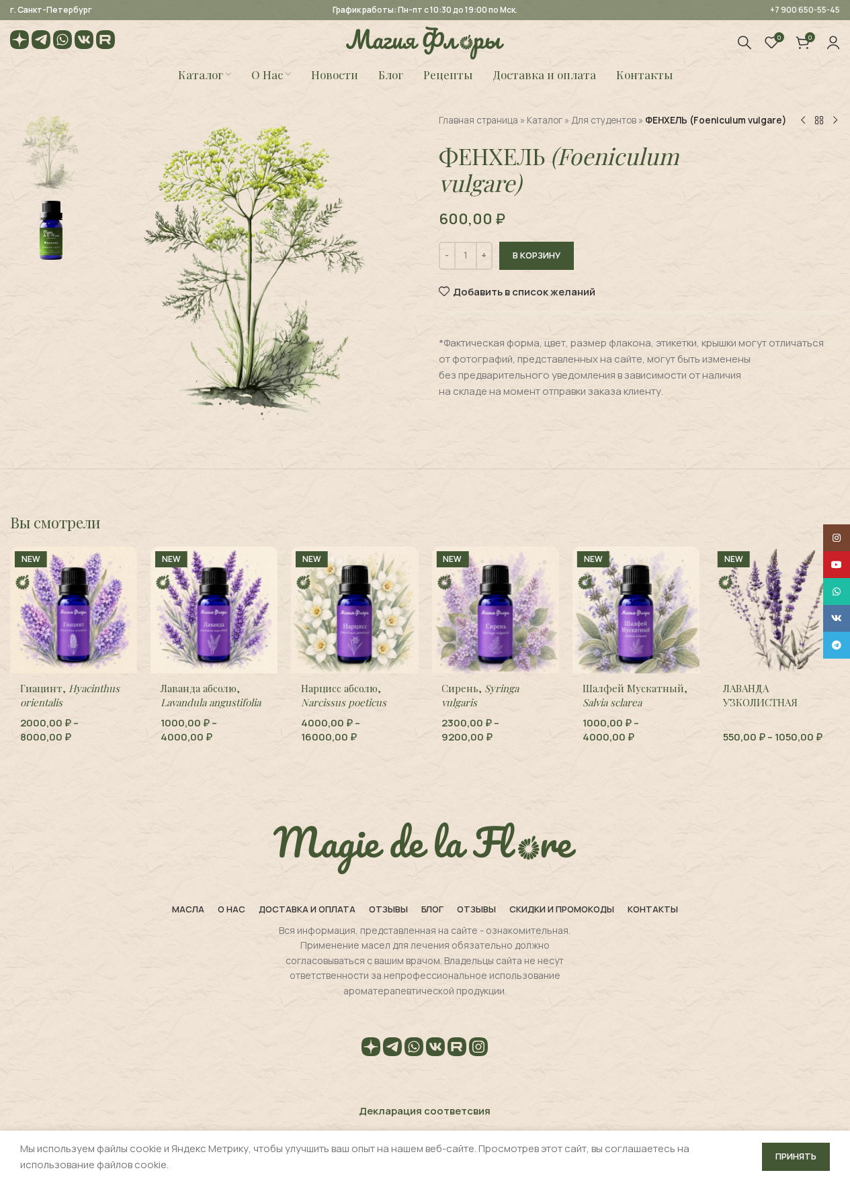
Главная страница (478, 120)
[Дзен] (19, 42)
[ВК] (84, 42)
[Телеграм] (41, 42)
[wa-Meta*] (62, 42)
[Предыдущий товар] (803, 121)
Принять (795, 1156)
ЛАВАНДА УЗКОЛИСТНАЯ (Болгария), (774, 709)
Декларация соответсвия (425, 1111)
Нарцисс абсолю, (343, 695)
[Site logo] (424, 41)
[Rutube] (105, 42)
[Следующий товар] (835, 121)
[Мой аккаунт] (833, 42)
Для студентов (603, 120)
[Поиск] (744, 42)
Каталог (544, 120)
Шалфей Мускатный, (635, 695)
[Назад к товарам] (819, 121)
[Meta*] (478, 1049)
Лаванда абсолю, (211, 695)
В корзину (536, 255)
